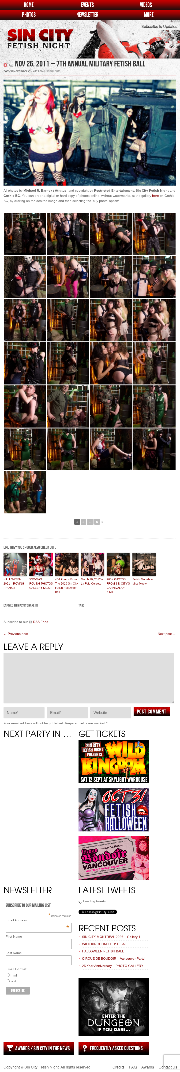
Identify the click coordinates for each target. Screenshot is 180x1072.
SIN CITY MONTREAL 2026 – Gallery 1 (111, 937)
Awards (147, 1067)
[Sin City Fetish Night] (40, 45)
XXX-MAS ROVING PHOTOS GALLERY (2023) (41, 583)
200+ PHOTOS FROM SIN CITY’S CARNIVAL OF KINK (118, 586)
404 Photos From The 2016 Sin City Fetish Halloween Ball (66, 586)
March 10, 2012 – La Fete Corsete (92, 581)
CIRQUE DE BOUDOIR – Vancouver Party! (113, 958)
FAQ (133, 1067)
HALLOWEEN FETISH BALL (103, 951)
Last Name (14, 953)
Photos (29, 14)
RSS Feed (40, 622)
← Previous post (16, 634)
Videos (146, 5)
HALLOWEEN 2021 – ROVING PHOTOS (14, 583)
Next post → (167, 634)
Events (87, 5)
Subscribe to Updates (159, 26)
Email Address (37, 920)
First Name (14, 936)
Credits (118, 1067)
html (14, 975)
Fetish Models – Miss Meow (142, 581)
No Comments (50, 71)
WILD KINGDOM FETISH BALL (105, 944)
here (155, 196)
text (13, 981)
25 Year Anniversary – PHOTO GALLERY (112, 966)
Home (29, 5)
